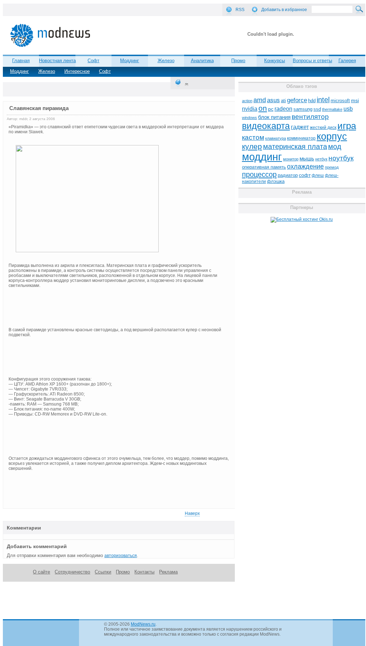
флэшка (276, 181)
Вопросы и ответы (312, 60)
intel (323, 100)
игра (346, 126)
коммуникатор (301, 138)
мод (334, 146)
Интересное (77, 71)
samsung (302, 109)
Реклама (168, 572)
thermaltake (332, 109)
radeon (283, 108)
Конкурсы (274, 60)
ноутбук (340, 158)
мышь (307, 158)
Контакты (144, 572)
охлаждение (305, 166)
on (262, 108)
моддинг (262, 157)
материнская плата (295, 146)
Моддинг (19, 71)
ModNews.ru (143, 624)
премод (331, 167)
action (247, 101)
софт (305, 175)
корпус (332, 136)
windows (249, 117)
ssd (317, 109)
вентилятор (310, 116)
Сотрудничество (72, 572)
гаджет (300, 127)
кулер (252, 146)
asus (273, 100)
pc (270, 109)
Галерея (347, 60)
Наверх (192, 513)
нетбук (321, 159)
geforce (297, 100)
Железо (46, 71)
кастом (253, 137)
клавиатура (275, 138)
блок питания (274, 117)
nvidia (249, 108)
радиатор (288, 175)
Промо (238, 60)
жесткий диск (323, 127)
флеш (318, 175)
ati (283, 100)
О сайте (41, 572)
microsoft (340, 100)
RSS (240, 9)
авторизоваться (120, 555)
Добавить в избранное (284, 9)
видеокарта (266, 126)
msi (355, 100)
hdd (312, 100)
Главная (21, 60)
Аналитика (202, 60)
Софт (105, 71)
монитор (290, 159)
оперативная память (264, 167)
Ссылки (103, 572)
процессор (259, 174)
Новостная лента (57, 60)
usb (348, 109)
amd (259, 100)
